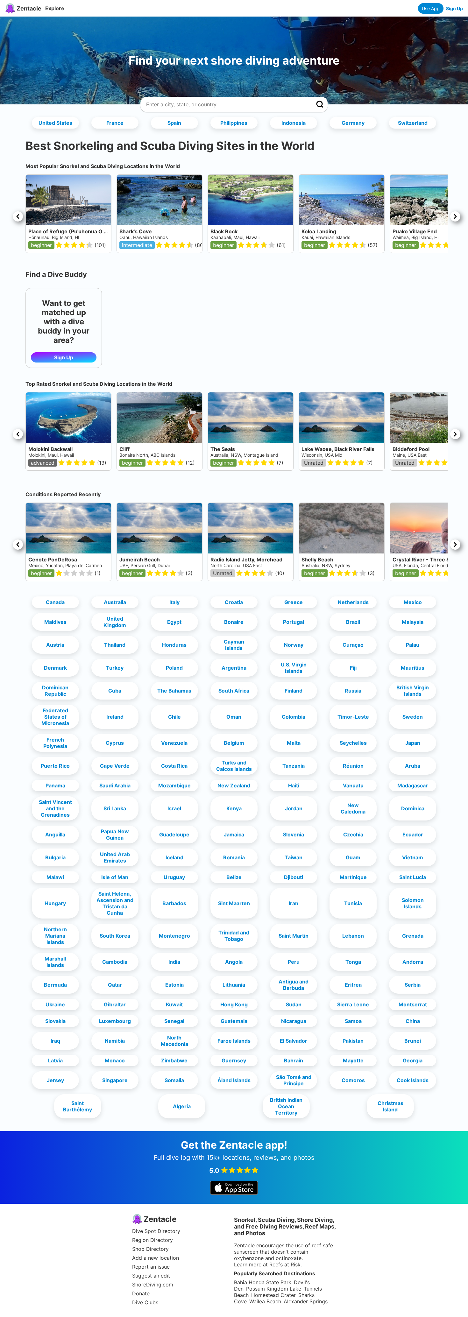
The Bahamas (174, 690)
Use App (431, 8)
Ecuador (412, 834)
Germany (353, 123)
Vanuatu (353, 785)
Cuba (114, 690)
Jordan (293, 808)
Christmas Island (390, 1106)
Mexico (413, 602)
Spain (174, 123)
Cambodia (114, 962)
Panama (55, 785)
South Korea (115, 936)
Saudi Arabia (115, 785)
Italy (174, 602)
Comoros (353, 1080)
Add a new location (155, 1258)
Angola (234, 962)
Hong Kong (234, 1004)
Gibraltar (115, 1004)
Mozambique (174, 785)
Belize (234, 877)
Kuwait (174, 1004)
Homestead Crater (273, 1295)
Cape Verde (115, 766)
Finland (293, 690)
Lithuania (234, 985)
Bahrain (293, 1060)
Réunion (353, 766)
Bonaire (234, 622)
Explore (54, 8)
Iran (293, 903)
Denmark (55, 668)
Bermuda (55, 985)
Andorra (412, 962)
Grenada (412, 936)
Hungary (55, 903)
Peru (294, 962)
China (413, 1021)
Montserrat (413, 1004)
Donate (141, 1293)
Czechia (353, 834)
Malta (294, 743)
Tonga (353, 962)
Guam (353, 857)
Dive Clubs (145, 1302)
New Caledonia (353, 808)
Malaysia (412, 622)
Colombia (293, 717)
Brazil (353, 622)
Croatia (234, 602)
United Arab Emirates (115, 857)
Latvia (55, 1060)
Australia (115, 602)
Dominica (412, 808)
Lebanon (353, 936)
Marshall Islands (55, 961)
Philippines (233, 123)
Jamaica (234, 834)
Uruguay (174, 877)
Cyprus (115, 743)
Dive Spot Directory (156, 1231)
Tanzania (293, 766)
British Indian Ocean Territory (286, 1106)
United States (55, 123)
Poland (174, 668)
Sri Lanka (114, 808)
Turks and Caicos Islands (234, 765)
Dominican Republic (55, 690)
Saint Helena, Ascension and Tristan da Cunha (114, 903)
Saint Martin (293, 936)
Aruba (412, 766)
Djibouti (293, 877)
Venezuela (174, 743)
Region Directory (152, 1240)
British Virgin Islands (412, 690)
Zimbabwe (174, 1060)
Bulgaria (55, 857)
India (174, 962)
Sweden (412, 717)
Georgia (412, 1060)
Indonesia (293, 123)
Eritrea (353, 985)
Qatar (115, 985)
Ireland (115, 717)
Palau (412, 645)
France (115, 123)
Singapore (115, 1080)
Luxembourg (115, 1021)
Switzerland (413, 123)
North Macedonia (174, 1040)
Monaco (115, 1060)
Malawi (55, 877)
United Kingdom (114, 622)
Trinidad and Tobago (233, 935)
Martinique (353, 877)
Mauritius (412, 668)
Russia (353, 690)
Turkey (115, 668)
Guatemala (234, 1021)
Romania (234, 857)
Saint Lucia (412, 877)
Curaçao (353, 645)
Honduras (174, 645)
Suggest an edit (151, 1275)
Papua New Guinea (115, 834)
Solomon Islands (413, 903)
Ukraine (55, 1004)
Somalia (174, 1080)
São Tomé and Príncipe (293, 1080)
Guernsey (234, 1060)
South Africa (233, 690)
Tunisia (353, 903)
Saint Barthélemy (77, 1106)
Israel (174, 808)
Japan (412, 743)
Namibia (115, 1041)
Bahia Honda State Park (262, 1282)
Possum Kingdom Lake (273, 1288)
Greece (293, 602)
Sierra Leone (353, 1004)
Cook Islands (413, 1080)
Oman (233, 717)
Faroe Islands (234, 1041)
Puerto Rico (55, 766)
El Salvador (293, 1041)
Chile (174, 717)
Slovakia (55, 1021)
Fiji (353, 668)
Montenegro (174, 936)
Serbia (413, 985)
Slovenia (293, 834)
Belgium (234, 743)
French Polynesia (55, 742)
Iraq (55, 1041)
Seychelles (353, 743)
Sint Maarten (234, 903)
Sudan (293, 1004)
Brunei (412, 1041)
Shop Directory (150, 1249)
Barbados (174, 903)
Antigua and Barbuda (293, 984)
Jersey (55, 1080)
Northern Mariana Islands (55, 935)
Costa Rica (174, 766)
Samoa (353, 1021)
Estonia (174, 985)
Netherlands (353, 602)
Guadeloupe (174, 834)
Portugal (293, 622)
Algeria (182, 1106)
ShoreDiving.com (152, 1284)
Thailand (114, 645)
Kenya (234, 808)
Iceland (174, 857)
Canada (55, 602)
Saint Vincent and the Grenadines (55, 808)
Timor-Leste (353, 717)
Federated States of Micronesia (55, 716)
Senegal (174, 1021)
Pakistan (353, 1041)
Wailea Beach (265, 1301)
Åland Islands (234, 1080)
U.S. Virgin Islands (294, 667)
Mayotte (353, 1060)
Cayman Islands (234, 644)
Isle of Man (114, 877)
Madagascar (412, 785)
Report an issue (151, 1267)
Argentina (234, 668)
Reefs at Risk (285, 1264)
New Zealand (233, 785)
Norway (293, 645)
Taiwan (293, 857)
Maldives (55, 622)
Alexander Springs (306, 1301)
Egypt (174, 622)
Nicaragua (293, 1021)
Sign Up (454, 8)
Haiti (293, 785)
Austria (55, 645)
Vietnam (412, 857)
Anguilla (55, 834)
